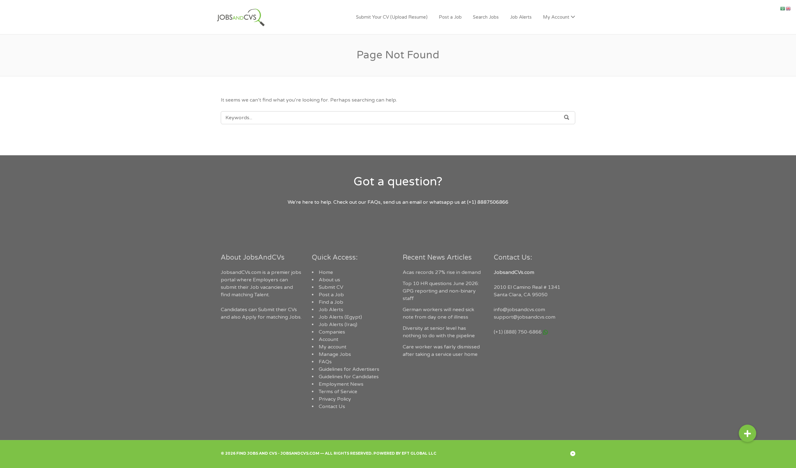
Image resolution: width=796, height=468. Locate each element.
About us (329, 280)
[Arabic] (783, 8)
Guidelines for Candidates (349, 377)
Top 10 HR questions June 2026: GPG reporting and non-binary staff (441, 291)
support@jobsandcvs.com (524, 317)
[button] (747, 436)
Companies (332, 332)
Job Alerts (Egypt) (340, 317)
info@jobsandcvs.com (519, 310)
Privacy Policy (335, 399)
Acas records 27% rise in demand (442, 272)
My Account (556, 17)
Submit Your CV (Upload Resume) (392, 17)
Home (326, 272)
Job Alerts (521, 17)
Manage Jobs (335, 354)
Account (328, 339)
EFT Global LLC (419, 453)
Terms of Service (338, 391)
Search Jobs (486, 17)
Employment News (341, 384)
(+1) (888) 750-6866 (518, 332)
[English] (788, 8)
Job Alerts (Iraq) (338, 324)
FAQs (325, 362)
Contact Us (332, 406)
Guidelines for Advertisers (349, 369)
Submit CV (331, 287)
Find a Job (331, 302)
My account (332, 347)
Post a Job (450, 17)
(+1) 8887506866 (487, 202)
